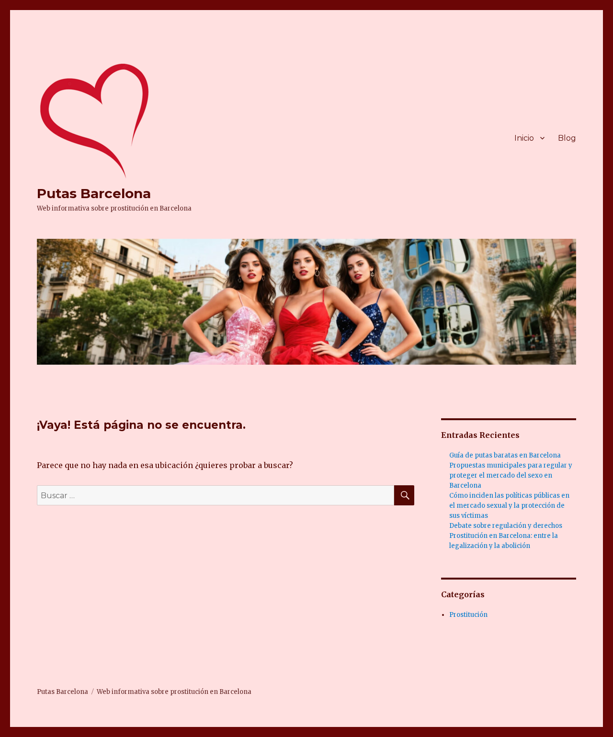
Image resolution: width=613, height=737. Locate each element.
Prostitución (468, 615)
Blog (567, 138)
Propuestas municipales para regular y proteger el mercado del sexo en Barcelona (510, 475)
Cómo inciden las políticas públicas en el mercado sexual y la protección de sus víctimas (509, 505)
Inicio (524, 138)
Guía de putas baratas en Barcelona (505, 455)
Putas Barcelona (94, 193)
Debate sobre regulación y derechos (505, 526)
